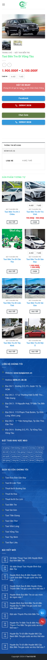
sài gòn (25, 456)
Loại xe (4, 76)
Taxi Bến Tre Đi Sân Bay (35, 260)
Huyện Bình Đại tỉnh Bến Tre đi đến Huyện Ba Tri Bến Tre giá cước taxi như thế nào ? (26, 605)
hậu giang (21, 452)
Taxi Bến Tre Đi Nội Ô (35, 344)
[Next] (41, 26)
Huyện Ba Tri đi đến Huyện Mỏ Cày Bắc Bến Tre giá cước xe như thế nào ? (27, 646)
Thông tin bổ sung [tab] (12, 145)
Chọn (35, 222)
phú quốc (6, 456)
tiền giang (6, 460)
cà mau (32, 448)
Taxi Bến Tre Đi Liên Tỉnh (12, 304)
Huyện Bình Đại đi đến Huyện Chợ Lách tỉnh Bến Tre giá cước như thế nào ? (26, 577)
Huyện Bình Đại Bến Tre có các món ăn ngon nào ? (26, 596)
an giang (6, 448)
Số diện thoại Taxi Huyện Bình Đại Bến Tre (25, 567)
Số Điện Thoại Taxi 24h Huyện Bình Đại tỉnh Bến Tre (26, 559)
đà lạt (32, 460)
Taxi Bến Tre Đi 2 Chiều (12, 213)
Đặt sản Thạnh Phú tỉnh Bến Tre (24, 614)
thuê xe (38, 456)
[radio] (13, 77)
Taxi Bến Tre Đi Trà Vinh (35, 213)
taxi (32, 456)
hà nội (13, 452)
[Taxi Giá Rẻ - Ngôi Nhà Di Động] (23, 4)
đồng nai (39, 460)
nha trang (38, 452)
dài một (5, 452)
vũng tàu (15, 460)
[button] (3, 4)
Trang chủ (7, 53)
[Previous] (6, 26)
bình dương (15, 448)
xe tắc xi (24, 460)
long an (30, 452)
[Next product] (4, 65)
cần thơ (40, 448)
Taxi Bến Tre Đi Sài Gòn (35, 304)
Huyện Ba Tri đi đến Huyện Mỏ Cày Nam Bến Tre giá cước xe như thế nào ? (27, 636)
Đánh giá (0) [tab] (9, 151)
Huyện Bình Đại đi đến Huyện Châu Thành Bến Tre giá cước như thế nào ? (27, 587)
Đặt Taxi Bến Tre (22, 53)
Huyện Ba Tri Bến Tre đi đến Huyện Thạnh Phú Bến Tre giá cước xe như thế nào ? (26, 625)
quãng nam (16, 456)
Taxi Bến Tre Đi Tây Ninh (12, 344)
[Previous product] (9, 65)
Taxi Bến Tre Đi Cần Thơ (12, 260)
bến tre (24, 448)
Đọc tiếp (12, 222)
